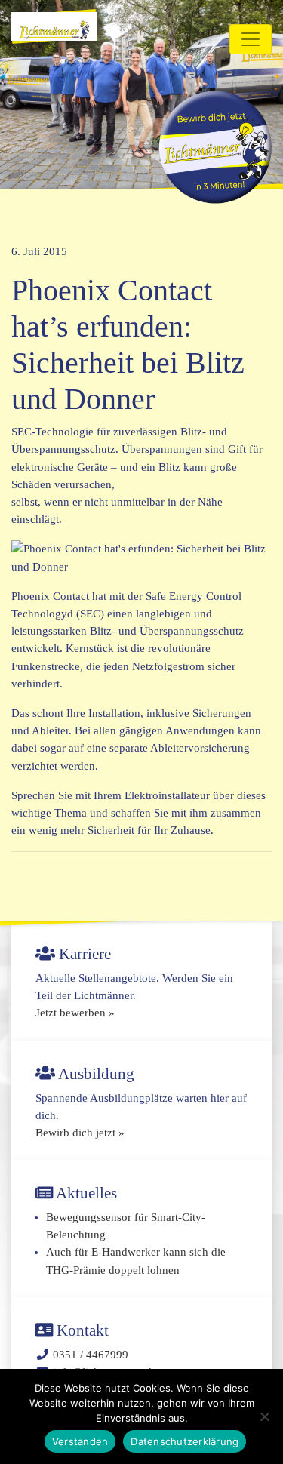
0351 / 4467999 (90, 1355)
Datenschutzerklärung (184, 1441)
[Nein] (264, 1416)
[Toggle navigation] (250, 39)
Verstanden (80, 1441)
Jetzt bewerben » (75, 1013)
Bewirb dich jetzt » (80, 1133)
